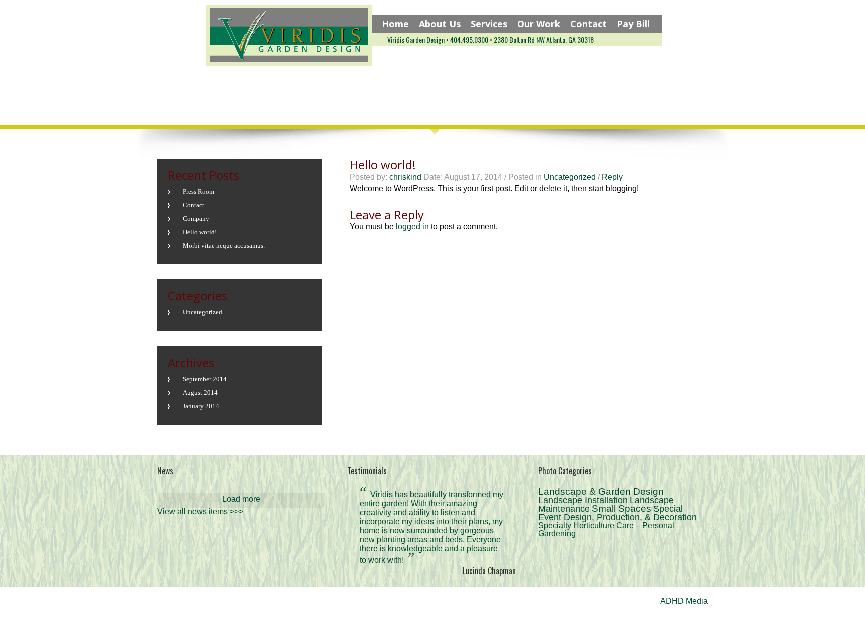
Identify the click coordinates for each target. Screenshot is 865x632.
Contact (588, 24)
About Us (440, 24)
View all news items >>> (200, 511)
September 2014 (205, 379)
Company (196, 218)
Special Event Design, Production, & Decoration (617, 513)
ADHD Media (684, 601)
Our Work (538, 24)
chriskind (405, 177)
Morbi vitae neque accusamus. (224, 245)
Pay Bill (633, 24)
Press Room (198, 191)
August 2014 (200, 392)
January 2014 (201, 406)
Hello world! (200, 232)
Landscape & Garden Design (601, 491)
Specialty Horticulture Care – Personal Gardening (606, 529)
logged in (412, 226)
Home (395, 24)
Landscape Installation (583, 500)
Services (489, 24)
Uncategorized (570, 177)
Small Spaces (621, 508)
